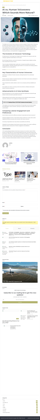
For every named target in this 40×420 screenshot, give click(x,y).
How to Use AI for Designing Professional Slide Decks (16, 69)
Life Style (4, 409)
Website (22, 206)
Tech (3, 7)
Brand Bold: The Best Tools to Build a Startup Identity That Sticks (20, 179)
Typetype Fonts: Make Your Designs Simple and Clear (7, 179)
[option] (20, 272)
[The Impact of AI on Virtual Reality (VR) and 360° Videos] (23, 354)
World (4, 400)
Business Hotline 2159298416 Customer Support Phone (31, 179)
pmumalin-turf (5, 402)
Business (4, 410)
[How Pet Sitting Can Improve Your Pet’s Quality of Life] (23, 312)
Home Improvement (6, 412)
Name (3, 202)
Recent (19, 228)
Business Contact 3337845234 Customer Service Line (19, 246)
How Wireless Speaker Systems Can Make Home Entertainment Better (22, 241)
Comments (32, 228)
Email (3, 206)
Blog (3, 405)
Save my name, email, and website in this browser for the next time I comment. (16, 210)
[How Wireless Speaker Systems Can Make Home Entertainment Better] (5, 243)
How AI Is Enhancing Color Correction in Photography (19, 237)
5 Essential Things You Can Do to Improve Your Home (19, 251)
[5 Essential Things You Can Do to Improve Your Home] (5, 253)
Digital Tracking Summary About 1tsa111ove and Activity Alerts (18, 281)
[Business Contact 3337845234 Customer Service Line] (5, 248)
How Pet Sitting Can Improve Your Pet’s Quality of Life (32, 311)
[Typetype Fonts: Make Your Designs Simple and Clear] (7, 175)
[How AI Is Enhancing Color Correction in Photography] (5, 239)
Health (4, 407)
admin (5, 15)
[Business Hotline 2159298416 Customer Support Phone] (32, 175)
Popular (7, 228)
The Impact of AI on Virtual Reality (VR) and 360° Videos (32, 316)
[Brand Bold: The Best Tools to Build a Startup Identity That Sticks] (20, 175)
